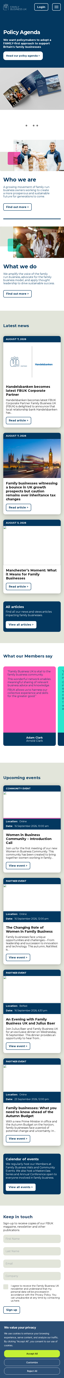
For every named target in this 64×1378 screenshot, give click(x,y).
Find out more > (17, 207)
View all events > (21, 1187)
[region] (32, 1350)
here (16, 1300)
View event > (18, 865)
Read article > (18, 420)
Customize (32, 1362)
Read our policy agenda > (23, 55)
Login (41, 7)
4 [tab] (37, 126)
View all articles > (21, 624)
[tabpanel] (32, 73)
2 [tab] (30, 126)
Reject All (32, 1371)
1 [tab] (26, 126)
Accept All (32, 1353)
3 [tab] (34, 126)
